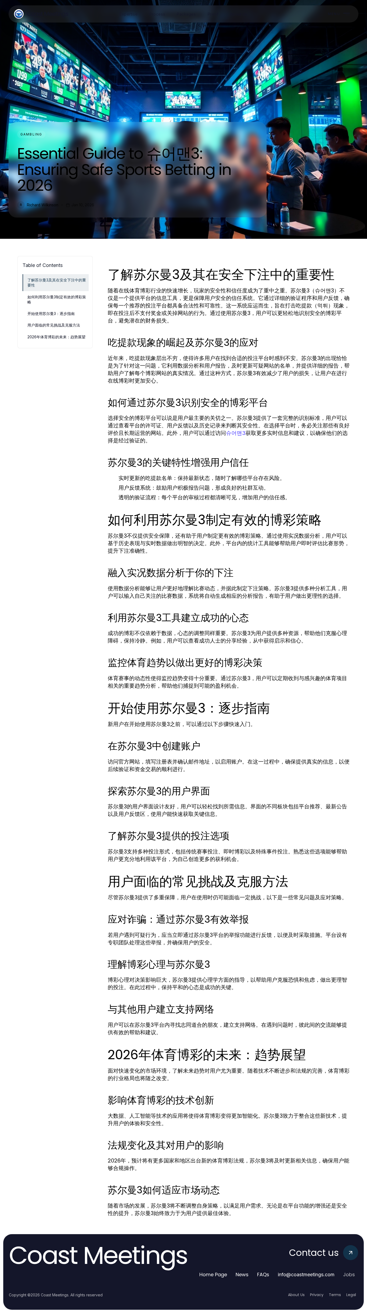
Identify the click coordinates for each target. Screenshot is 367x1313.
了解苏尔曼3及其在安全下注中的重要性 (56, 282)
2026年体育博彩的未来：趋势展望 (56, 337)
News (242, 1274)
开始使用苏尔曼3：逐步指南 (51, 313)
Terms (335, 1294)
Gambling (31, 134)
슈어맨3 (236, 433)
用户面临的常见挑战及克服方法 (53, 325)
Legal (351, 1294)
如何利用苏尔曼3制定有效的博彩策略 (56, 299)
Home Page (213, 1274)
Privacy (316, 1294)
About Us (296, 1294)
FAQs (263, 1274)
